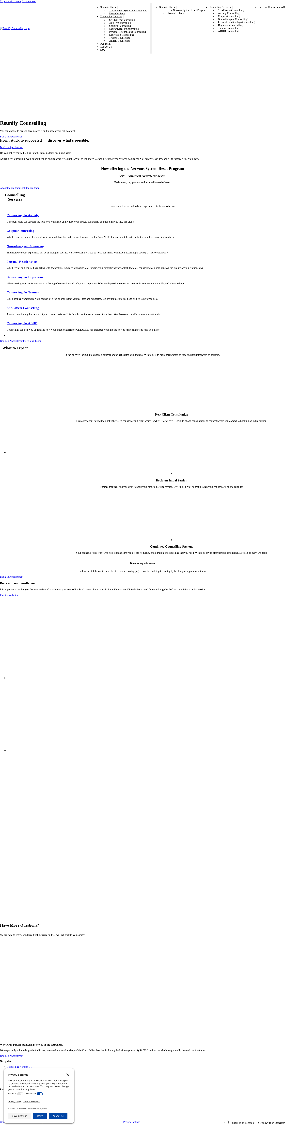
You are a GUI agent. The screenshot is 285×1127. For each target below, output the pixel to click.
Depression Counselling (121, 34)
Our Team (105, 43)
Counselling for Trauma (23, 292)
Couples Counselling (120, 25)
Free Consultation (32, 341)
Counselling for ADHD (22, 323)
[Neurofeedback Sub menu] (117, 7)
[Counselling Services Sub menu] (123, 17)
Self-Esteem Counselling (122, 20)
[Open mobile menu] (151, 28)
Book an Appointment (11, 136)
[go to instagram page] (258, 1122)
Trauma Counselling (119, 37)
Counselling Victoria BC (19, 1066)
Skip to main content (10, 1)
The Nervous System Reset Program (128, 10)
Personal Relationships (22, 261)
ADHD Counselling (119, 40)
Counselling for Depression (25, 277)
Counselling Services (111, 16)
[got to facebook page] (229, 1122)
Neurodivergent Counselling (124, 28)
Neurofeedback (108, 7)
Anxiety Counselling (120, 22)
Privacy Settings (131, 1122)
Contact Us (106, 46)
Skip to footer (29, 1)
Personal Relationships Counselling (127, 31)
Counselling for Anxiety (23, 215)
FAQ (102, 49)
